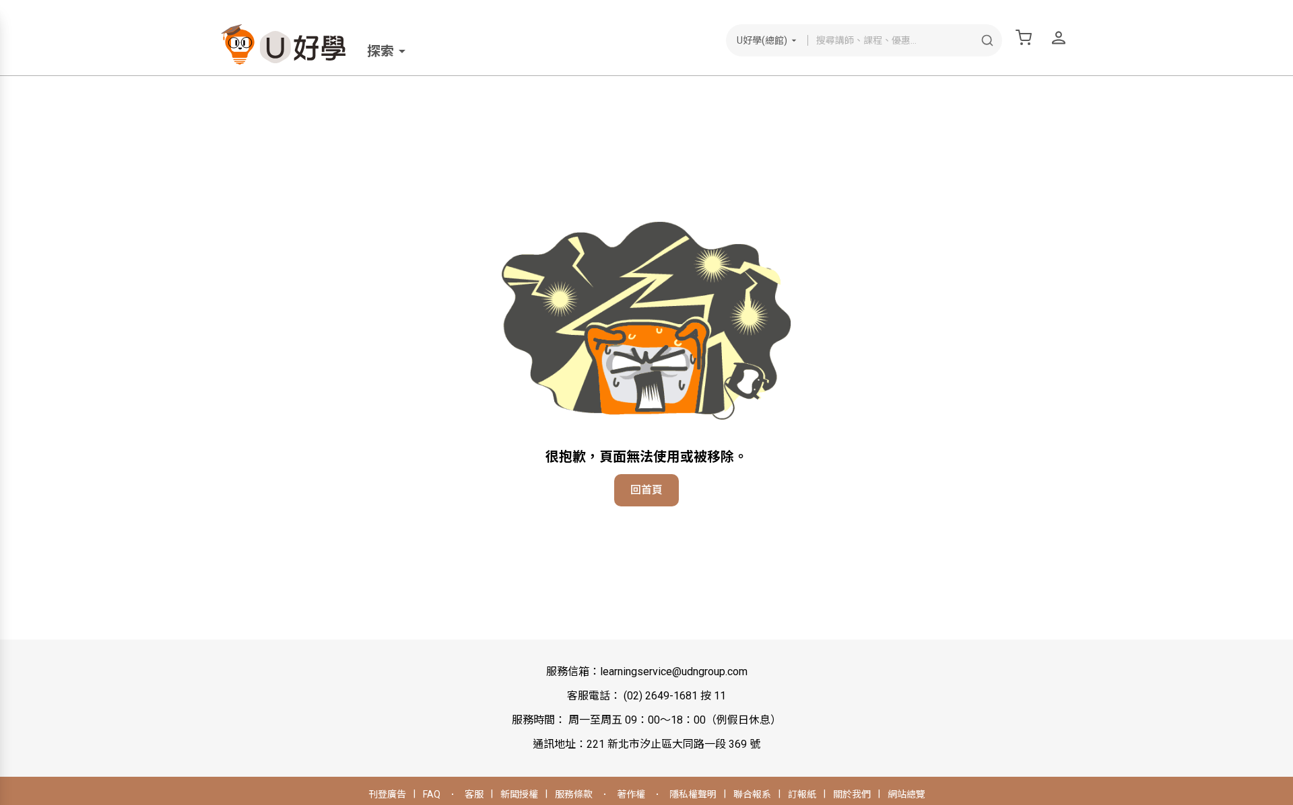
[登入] (1058, 37)
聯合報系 (752, 794)
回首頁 (646, 490)
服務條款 (574, 794)
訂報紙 (802, 794)
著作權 (631, 794)
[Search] (987, 40)
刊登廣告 (387, 794)
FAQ (431, 794)
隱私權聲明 (693, 794)
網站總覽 (906, 794)
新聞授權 (519, 794)
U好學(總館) (762, 40)
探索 (380, 51)
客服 (474, 794)
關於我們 (852, 794)
